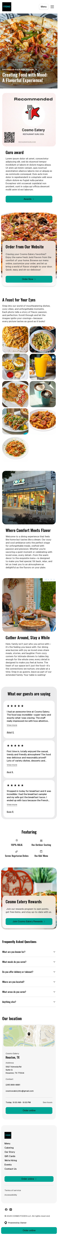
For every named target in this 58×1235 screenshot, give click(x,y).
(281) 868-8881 (13, 1088)
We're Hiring (11, 1163)
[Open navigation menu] (52, 7)
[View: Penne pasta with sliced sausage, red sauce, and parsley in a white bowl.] (43, 421)
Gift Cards (10, 1159)
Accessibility (11, 1197)
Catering (9, 1150)
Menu (44, 6)
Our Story (10, 1154)
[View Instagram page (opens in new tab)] (10, 1212)
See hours (45, 1105)
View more (12, 725)
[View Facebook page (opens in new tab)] (6, 1212)
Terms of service (13, 1193)
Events (8, 1167)
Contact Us (11, 1171)
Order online (28, 1113)
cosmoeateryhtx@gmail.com (20, 1094)
